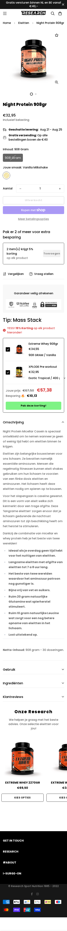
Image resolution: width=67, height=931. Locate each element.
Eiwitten (23, 23)
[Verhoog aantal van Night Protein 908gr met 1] (60, 189)
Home (7, 23)
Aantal (8, 188)
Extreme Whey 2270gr (22, 783)
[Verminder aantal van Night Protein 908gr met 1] (20, 189)
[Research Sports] (33, 13)
